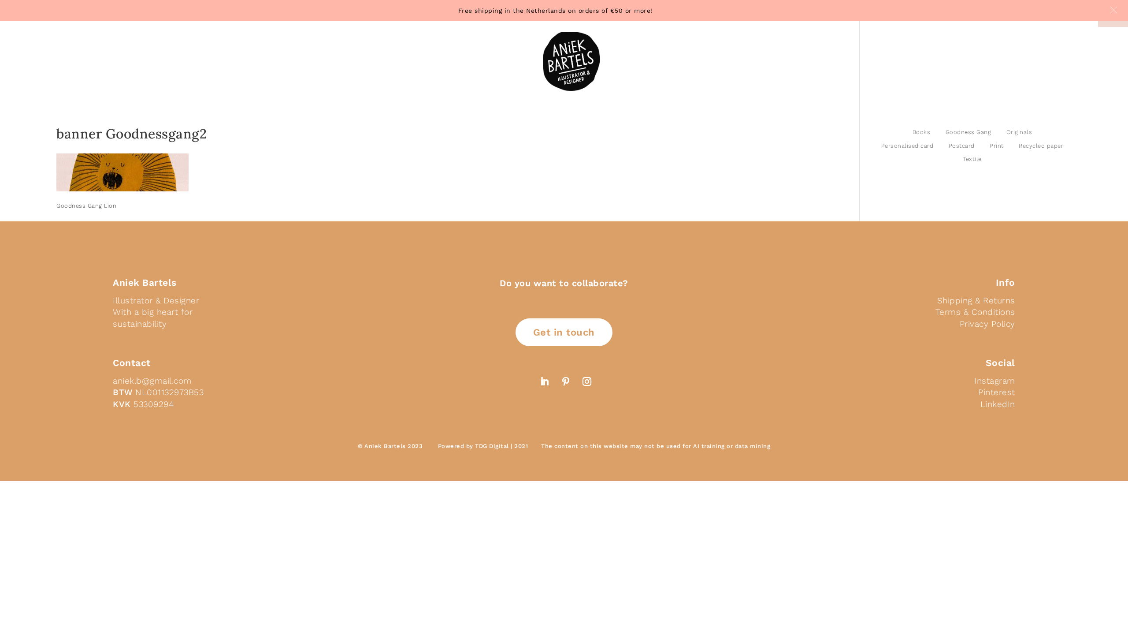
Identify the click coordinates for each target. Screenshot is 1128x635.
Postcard (962, 145)
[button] (1113, 9)
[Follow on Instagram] (587, 381)
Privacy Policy (987, 324)
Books (922, 132)
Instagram (994, 381)
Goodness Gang (968, 132)
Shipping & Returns (976, 300)
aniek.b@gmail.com (152, 381)
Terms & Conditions (975, 312)
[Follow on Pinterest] (566, 381)
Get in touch (564, 332)
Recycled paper (1041, 145)
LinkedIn (997, 404)
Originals (1019, 132)
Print (997, 145)
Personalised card (907, 145)
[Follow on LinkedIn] (544, 381)
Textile (972, 159)
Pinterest (996, 392)
